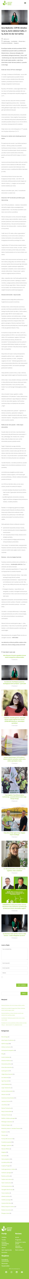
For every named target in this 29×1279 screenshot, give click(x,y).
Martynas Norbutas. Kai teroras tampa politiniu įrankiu (13, 1005)
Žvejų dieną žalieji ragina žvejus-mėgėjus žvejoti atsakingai (14, 834)
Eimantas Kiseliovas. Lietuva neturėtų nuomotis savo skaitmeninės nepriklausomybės (12, 1014)
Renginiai (3, 1152)
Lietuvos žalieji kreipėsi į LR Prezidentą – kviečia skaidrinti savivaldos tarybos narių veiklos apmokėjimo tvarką (14, 759)
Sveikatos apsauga (6, 1173)
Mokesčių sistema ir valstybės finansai (10, 1128)
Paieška (3, 991)
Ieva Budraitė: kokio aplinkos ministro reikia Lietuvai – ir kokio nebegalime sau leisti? (14, 935)
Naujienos (16, 43)
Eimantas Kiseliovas (6, 1060)
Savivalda (3, 1156)
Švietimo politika (5, 1176)
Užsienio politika (5, 1196)
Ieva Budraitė (14, 41)
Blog (2, 1054)
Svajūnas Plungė (5, 1166)
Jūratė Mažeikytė (5, 1084)
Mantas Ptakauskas (6, 1108)
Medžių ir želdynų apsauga (8, 1118)
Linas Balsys (4, 1105)
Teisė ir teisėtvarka (6, 1183)
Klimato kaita (22, 41)
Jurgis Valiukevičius (6, 1088)
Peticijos (3, 1135)
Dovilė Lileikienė (5, 1057)
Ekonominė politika (6, 1064)
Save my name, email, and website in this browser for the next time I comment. (14, 980)
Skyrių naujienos (5, 1159)
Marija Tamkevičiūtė (6, 1111)
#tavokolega (4, 1037)
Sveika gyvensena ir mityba (8, 1169)
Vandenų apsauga (5, 1200)
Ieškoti (24, 993)
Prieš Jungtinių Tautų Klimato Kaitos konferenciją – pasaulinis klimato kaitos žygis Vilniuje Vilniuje (14, 797)
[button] (25, 3)
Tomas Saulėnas (5, 1193)
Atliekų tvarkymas (6, 1047)
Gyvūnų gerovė (5, 1071)
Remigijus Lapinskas (6, 1145)
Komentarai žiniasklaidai (6, 43)
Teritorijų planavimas (6, 1186)
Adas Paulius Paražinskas (7, 1040)
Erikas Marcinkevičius (6, 1067)
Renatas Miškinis (5, 1149)
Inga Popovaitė (5, 1081)
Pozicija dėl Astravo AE (7, 1139)
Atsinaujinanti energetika (7, 1050)
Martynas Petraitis (5, 1115)
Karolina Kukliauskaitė (6, 1091)
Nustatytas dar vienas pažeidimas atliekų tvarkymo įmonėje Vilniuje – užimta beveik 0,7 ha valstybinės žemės (14, 1024)
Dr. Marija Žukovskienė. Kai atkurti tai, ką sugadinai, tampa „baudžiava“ (14, 870)
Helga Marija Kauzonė (6, 1074)
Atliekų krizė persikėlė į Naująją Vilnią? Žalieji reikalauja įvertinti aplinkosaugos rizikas (13, 1009)
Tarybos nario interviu (6, 1179)
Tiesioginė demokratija (7, 1190)
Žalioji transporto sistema (7, 1206)
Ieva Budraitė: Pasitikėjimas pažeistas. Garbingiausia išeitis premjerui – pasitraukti (14, 683)
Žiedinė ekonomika (6, 1210)
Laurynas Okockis (5, 1101)
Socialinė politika (5, 1162)
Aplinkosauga (7, 41)
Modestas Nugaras (6, 1125)
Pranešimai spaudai (6, 1142)
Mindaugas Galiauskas (6, 1122)
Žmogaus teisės (5, 1213)
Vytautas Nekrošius (6, 1203)
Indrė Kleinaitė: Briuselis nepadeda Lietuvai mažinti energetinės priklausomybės (14, 656)
